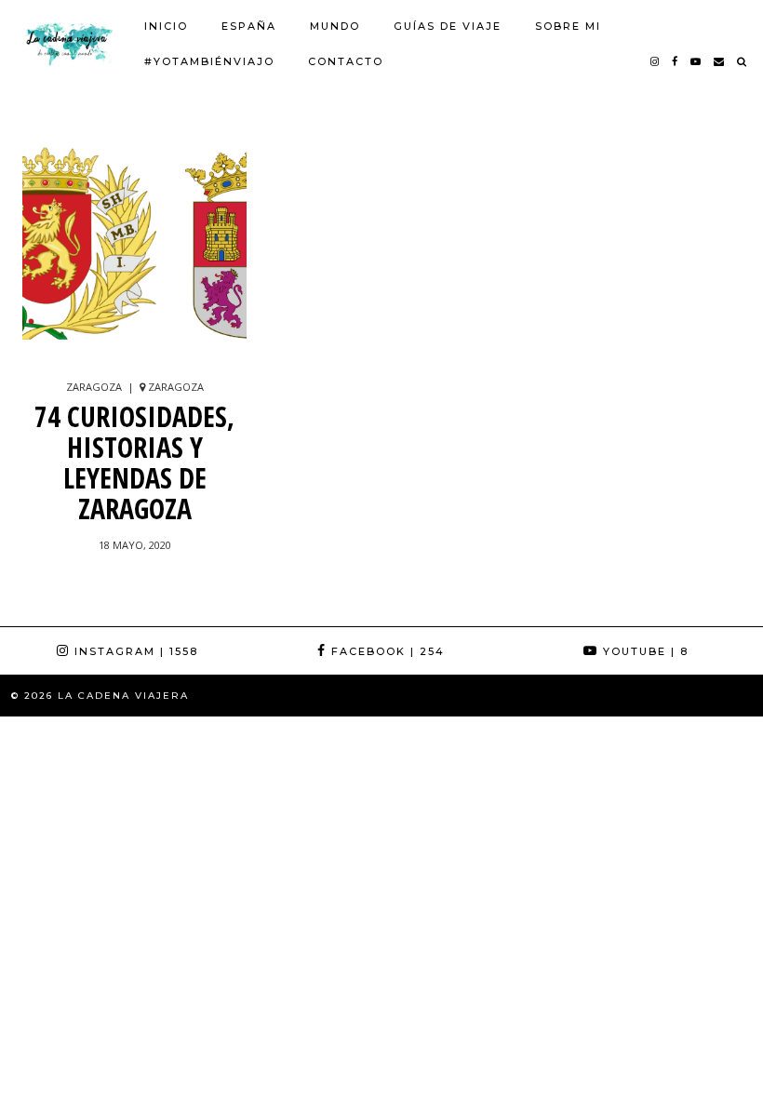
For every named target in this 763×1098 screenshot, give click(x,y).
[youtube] (696, 61)
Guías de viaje (448, 26)
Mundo (335, 26)
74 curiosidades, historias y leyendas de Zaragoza (134, 462)
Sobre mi (568, 26)
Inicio (166, 26)
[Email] (720, 61)
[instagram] (655, 61)
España (248, 26)
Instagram (134, 651)
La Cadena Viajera (123, 696)
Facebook (386, 651)
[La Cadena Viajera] (68, 43)
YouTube (643, 651)
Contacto (345, 61)
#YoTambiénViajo (209, 61)
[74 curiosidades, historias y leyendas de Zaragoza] (134, 249)
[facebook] (675, 61)
